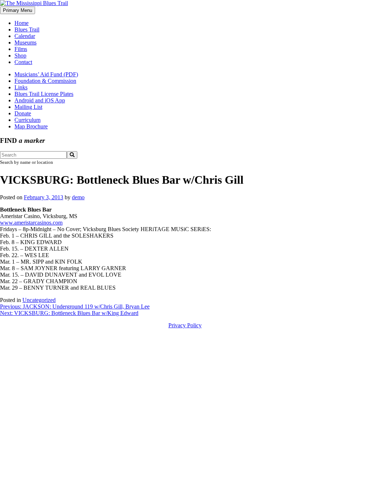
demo (78, 197)
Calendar (24, 36)
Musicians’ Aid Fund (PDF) (46, 74)
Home (21, 23)
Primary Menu (17, 10)
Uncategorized (39, 300)
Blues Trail (26, 29)
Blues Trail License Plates (43, 94)
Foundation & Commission (45, 81)
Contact (23, 62)
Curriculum (27, 120)
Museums (25, 42)
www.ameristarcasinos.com (31, 223)
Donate (22, 113)
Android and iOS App (39, 100)
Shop (20, 55)
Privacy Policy (185, 325)
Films (20, 49)
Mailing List (28, 107)
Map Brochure (31, 126)
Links (20, 87)
